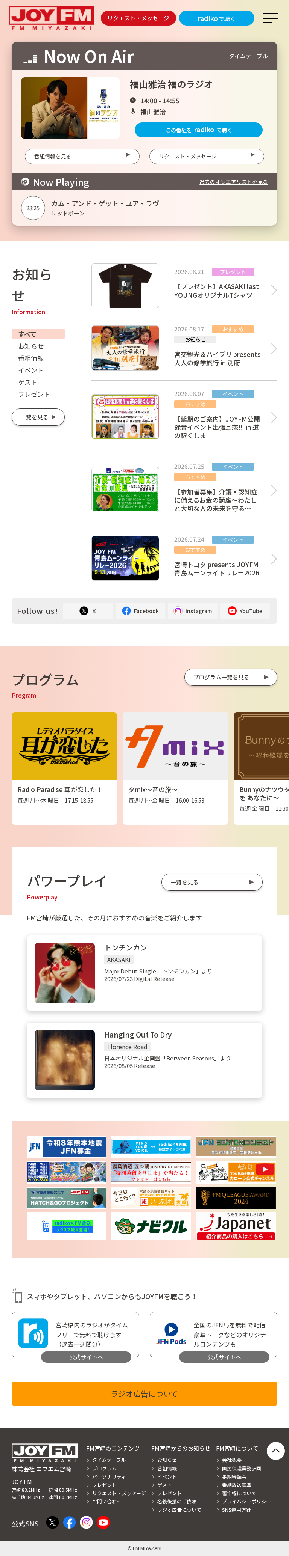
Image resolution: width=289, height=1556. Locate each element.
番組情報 (31, 358)
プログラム (104, 1468)
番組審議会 (234, 1476)
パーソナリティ (109, 1476)
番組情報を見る (52, 156)
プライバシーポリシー (246, 1501)
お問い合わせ (107, 1501)
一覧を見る (34, 417)
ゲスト (27, 382)
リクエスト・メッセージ (138, 18)
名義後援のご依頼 (176, 1501)
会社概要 (232, 1459)
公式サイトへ (86, 1357)
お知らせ (31, 346)
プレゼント (34, 394)
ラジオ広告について (144, 1393)
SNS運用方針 (236, 1509)
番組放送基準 (236, 1484)
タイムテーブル (248, 56)
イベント (31, 370)
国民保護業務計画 (241, 1468)
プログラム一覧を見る (221, 677)
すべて (27, 334)
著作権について (239, 1493)
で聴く (217, 18)
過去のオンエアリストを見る (233, 181)
